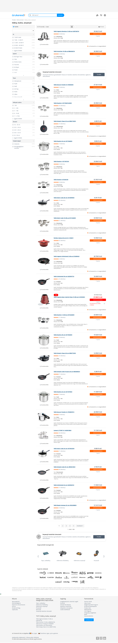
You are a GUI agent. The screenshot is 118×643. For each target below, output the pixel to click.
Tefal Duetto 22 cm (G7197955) (63, 392)
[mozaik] (74, 27)
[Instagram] (101, 638)
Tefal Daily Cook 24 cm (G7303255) (64, 448)
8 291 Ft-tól (98, 198)
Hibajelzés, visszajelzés (66, 608)
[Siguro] (66, 581)
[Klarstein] (50, 577)
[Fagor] (98, 577)
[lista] (71, 27)
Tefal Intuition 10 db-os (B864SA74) (64, 51)
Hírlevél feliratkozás (65, 605)
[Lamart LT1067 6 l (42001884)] (45, 435)
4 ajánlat (98, 435)
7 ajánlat (98, 166)
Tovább (99, 74)
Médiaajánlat (87, 609)
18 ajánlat (98, 126)
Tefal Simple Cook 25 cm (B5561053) (64, 467)
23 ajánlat (98, 202)
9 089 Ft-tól (98, 448)
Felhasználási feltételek (32, 637)
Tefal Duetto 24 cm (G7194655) (63, 141)
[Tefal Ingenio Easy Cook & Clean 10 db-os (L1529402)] (45, 300)
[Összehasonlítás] (97, 15)
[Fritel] (82, 581)
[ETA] (90, 577)
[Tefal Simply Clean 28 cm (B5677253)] (45, 358)
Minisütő (38, 609)
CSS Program (87, 611)
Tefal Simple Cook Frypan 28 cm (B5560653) (67, 371)
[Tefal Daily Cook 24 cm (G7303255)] (45, 454)
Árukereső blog (16, 608)
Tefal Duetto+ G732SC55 (61, 179)
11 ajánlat (98, 56)
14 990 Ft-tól (98, 353)
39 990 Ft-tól (98, 295)
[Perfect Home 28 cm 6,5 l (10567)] (45, 243)
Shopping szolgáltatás (90, 613)
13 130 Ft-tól (98, 430)
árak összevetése (97, 34)
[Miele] (74, 577)
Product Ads (87, 608)
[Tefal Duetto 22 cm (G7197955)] (45, 397)
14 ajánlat (98, 471)
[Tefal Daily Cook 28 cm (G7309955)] (45, 203)
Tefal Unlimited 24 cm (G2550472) (64, 485)
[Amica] (58, 577)
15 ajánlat (98, 416)
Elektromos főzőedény (63, 560)
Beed (85, 614)
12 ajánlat (98, 107)
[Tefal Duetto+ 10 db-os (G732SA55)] (45, 320)
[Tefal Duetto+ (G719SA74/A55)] (45, 108)
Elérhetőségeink (16, 603)
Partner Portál (88, 601)
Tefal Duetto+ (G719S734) (61, 161)
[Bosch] (50, 573)
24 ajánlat (98, 146)
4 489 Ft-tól (98, 121)
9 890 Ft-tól (98, 141)
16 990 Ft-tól (98, 238)
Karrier (14, 606)
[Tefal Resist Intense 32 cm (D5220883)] (45, 510)
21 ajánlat (98, 319)
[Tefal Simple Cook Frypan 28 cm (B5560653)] (45, 377)
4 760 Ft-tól (98, 467)
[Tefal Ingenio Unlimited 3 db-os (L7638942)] (45, 261)
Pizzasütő (96, 560)
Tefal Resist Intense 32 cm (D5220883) (65, 505)
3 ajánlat (98, 242)
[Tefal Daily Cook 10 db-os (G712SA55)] (45, 223)
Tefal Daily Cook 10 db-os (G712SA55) (65, 218)
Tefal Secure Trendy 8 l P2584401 (64, 85)
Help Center (87, 603)
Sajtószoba (15, 609)
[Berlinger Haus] (66, 577)
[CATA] (58, 581)
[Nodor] (74, 581)
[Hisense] (82, 577)
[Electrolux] (66, 573)
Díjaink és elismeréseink (18, 605)
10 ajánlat (98, 184)
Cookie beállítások (65, 609)
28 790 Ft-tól (98, 256)
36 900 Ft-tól (98, 51)
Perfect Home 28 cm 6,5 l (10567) (63, 238)
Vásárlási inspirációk (65, 606)
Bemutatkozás (16, 601)
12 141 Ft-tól (98, 505)
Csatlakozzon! (89, 620)
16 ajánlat (98, 36)
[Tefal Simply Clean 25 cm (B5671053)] (45, 126)
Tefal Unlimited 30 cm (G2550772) (64, 276)
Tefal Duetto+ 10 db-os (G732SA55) (64, 315)
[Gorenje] (90, 573)
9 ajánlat (98, 89)
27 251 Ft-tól (98, 85)
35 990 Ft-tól (98, 103)
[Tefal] (42, 577)
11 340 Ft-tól (98, 392)
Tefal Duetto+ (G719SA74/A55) (63, 103)
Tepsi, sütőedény (45, 560)
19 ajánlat (98, 376)
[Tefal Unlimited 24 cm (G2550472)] (45, 490)
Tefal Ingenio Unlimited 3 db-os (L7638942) (66, 256)
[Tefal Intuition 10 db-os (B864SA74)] (45, 56)
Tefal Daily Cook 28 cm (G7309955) (64, 198)
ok (33, 30)
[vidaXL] (42, 573)
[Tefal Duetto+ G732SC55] (45, 185)
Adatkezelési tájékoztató (18, 637)
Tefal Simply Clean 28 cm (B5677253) (65, 353)
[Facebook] (97, 638)
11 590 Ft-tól (98, 485)
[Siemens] (98, 573)
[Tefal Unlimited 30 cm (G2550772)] (45, 281)
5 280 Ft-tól (98, 371)
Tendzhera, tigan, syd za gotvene (49, 633)
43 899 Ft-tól (98, 315)
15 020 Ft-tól (98, 335)
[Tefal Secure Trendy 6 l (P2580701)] (45, 417)
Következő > (80, 526)
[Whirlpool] (74, 573)
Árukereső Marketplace (90, 606)
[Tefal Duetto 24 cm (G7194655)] (45, 146)
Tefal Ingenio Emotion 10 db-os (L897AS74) (66, 31)
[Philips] (58, 573)
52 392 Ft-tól (98, 179)
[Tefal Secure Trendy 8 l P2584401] (45, 90)
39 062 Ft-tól (98, 31)
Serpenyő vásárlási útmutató (52, 72)
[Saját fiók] (105, 15)
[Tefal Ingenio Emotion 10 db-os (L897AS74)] (45, 36)
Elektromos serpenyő (79, 560)
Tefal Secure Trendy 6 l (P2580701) (64, 412)
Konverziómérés (88, 616)
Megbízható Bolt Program (91, 605)
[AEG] (82, 573)
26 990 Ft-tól (98, 412)
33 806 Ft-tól (98, 161)
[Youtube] (104, 638)
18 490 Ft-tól (98, 276)
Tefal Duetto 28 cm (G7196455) (63, 335)
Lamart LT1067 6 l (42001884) (62, 430)
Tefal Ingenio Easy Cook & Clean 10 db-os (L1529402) (69, 297)
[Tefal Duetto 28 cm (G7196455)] (45, 340)
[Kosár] (101, 15)
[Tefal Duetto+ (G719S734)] (45, 166)
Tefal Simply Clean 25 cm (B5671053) (65, 121)
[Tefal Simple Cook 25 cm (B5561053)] (45, 472)
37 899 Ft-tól (98, 297)
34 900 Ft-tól (98, 218)
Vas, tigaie (34, 633)
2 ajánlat (98, 302)
